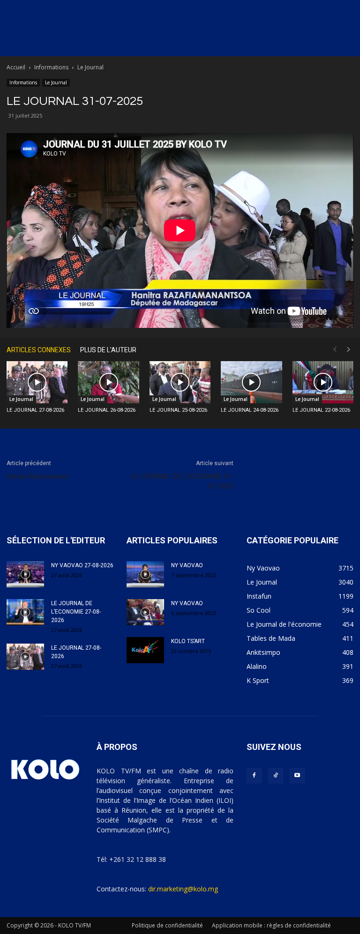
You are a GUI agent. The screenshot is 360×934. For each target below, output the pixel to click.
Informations (51, 67)
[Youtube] (297, 775)
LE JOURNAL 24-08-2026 (249, 410)
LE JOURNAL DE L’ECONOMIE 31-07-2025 (182, 481)
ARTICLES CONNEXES (39, 350)
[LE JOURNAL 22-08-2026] (322, 382)
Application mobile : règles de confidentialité (271, 925)
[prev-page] (334, 350)
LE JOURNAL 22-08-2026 (321, 410)
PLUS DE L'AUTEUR (108, 350)
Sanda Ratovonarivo (37, 476)
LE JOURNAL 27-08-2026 (35, 410)
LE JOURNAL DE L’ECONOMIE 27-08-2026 (76, 611)
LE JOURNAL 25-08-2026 (178, 410)
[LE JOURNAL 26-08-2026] (108, 382)
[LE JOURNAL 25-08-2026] (180, 382)
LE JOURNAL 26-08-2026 (106, 410)
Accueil (16, 67)
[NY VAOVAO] (145, 574)
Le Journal (56, 82)
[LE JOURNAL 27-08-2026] (37, 382)
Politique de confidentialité (167, 925)
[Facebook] (254, 775)
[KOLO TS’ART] (145, 650)
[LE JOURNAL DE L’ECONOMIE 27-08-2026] (25, 612)
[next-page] (348, 350)
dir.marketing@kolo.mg (183, 888)
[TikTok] (275, 775)
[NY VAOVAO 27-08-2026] (25, 574)
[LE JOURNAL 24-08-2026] (251, 382)
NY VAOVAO (187, 565)
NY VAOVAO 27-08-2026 (82, 565)
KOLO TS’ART (188, 641)
